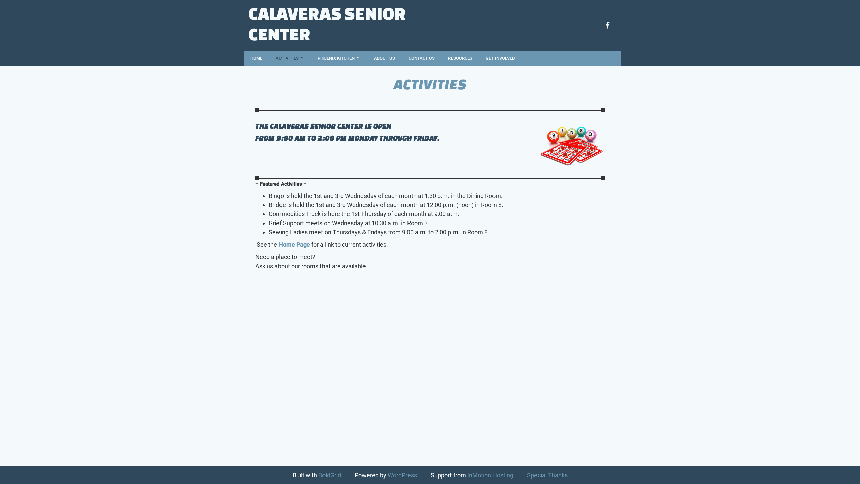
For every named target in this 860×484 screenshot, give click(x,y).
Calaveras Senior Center (327, 23)
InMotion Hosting (490, 475)
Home (256, 58)
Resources (460, 58)
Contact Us (421, 58)
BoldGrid (329, 475)
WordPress (402, 475)
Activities (287, 58)
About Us (384, 58)
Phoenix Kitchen (336, 58)
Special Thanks (547, 475)
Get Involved (500, 58)
